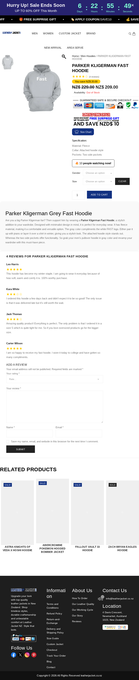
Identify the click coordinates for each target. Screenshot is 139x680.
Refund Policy (54, 613)
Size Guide (53, 638)
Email (60, 427)
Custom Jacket (55, 644)
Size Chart (85, 132)
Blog (49, 661)
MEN (35, 33)
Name (10, 427)
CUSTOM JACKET (70, 33)
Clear (122, 181)
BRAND (91, 33)
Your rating (12, 373)
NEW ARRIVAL (53, 47)
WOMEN (48, 33)
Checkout (52, 650)
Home (75, 56)
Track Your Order (56, 655)
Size (74, 181)
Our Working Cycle (82, 609)
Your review (13, 388)
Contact (51, 667)
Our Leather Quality (83, 604)
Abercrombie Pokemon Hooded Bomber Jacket (52, 548)
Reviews (76, 621)
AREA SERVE (75, 47)
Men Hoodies (88, 56)
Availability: (80, 92)
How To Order (80, 598)
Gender (76, 173)
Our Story (77, 615)
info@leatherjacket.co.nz (117, 598)
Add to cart (99, 194)
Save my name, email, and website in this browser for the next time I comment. (54, 441)
